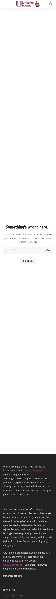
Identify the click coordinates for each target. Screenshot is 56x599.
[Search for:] (24, 250)
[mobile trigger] (5, 4)
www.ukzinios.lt (34, 470)
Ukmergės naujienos (15, 595)
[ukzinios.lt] (28, 3)
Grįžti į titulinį (28, 261)
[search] (51, 4)
